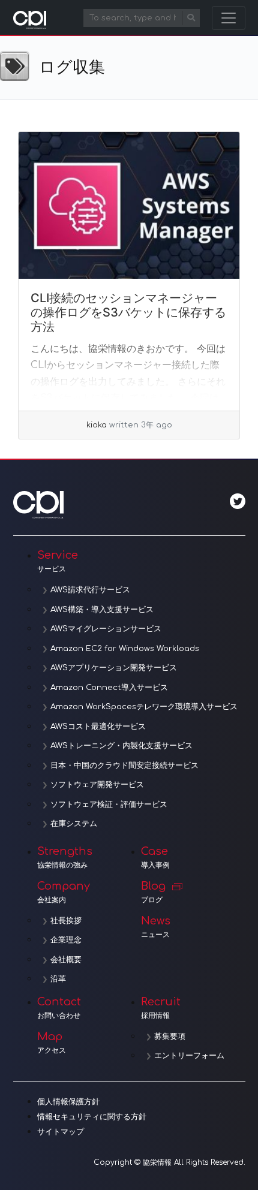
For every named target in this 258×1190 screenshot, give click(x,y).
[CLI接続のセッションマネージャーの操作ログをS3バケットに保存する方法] (129, 205)
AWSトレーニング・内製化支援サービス (121, 746)
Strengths (64, 857)
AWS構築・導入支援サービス (102, 609)
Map (51, 1042)
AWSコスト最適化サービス (98, 726)
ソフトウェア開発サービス (97, 785)
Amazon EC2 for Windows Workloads (124, 648)
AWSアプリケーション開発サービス (113, 668)
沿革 (58, 979)
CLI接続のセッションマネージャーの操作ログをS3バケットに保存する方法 (128, 312)
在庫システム (73, 824)
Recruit (161, 1007)
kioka (96, 425)
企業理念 (66, 940)
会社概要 (66, 960)
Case (155, 857)
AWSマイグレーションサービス (105, 629)
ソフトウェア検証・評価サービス (108, 804)
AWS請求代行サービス (90, 590)
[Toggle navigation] (228, 18)
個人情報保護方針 (68, 1102)
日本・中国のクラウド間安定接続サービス (124, 765)
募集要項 (169, 1036)
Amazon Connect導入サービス (109, 687)
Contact (59, 1007)
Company (63, 892)
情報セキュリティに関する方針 (91, 1117)
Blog (153, 892)
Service (57, 561)
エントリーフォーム (189, 1056)
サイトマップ (60, 1132)
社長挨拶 (66, 921)
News (155, 926)
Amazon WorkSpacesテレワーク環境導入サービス (144, 707)
